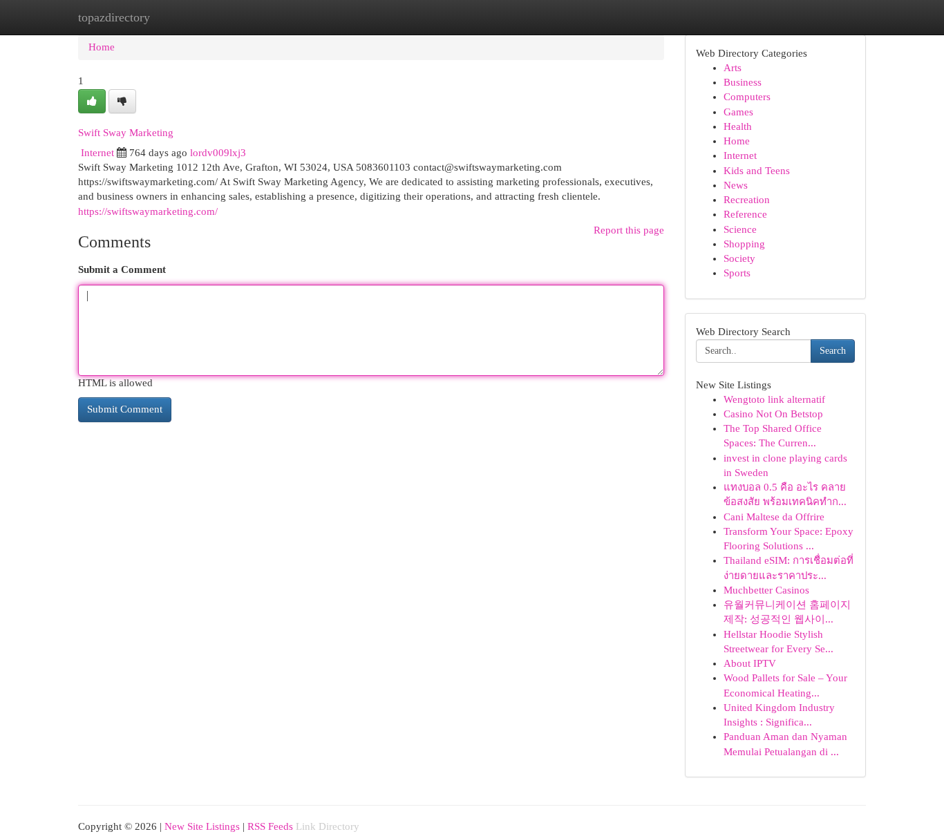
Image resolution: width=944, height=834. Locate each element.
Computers (747, 96)
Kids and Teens (757, 170)
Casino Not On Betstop (773, 413)
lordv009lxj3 (218, 152)
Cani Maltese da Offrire (774, 516)
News (736, 185)
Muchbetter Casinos (766, 590)
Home (101, 47)
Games (738, 111)
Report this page (629, 230)
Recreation (747, 199)
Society (739, 258)
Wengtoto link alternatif (774, 399)
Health (738, 126)
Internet (97, 152)
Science (740, 229)
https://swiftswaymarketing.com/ (148, 211)
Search (833, 350)
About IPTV (750, 663)
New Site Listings (202, 826)
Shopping (744, 243)
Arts (733, 67)
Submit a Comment (122, 269)
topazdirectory (114, 17)
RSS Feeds (270, 826)
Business (743, 82)
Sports (737, 272)
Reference (745, 214)
